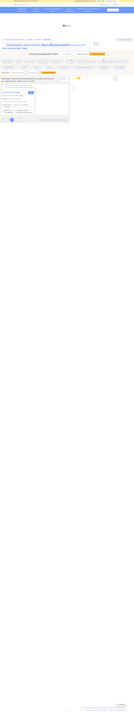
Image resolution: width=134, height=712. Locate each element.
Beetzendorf (32, 72)
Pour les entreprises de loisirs (52, 10)
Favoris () (95, 710)
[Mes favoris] (104, 10)
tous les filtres (119, 67)
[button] (5, 120)
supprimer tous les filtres (49, 72)
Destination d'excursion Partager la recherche (54, 120)
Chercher (117, 10)
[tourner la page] (29, 87)
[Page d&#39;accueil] (2, 40)
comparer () (116, 710)
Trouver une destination (21, 10)
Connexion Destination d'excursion (83, 1)
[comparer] (3, 90)
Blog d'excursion (69, 10)
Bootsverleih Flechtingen (11, 92)
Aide (95, 1)
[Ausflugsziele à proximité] (72, 89)
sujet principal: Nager (18, 72)
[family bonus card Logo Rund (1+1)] (116, 5)
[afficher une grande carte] (72, 85)
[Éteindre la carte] (115, 79)
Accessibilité (120, 704)
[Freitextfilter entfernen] (114, 10)
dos (79, 78)
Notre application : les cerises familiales (88, 10)
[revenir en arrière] (6, 87)
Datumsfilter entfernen (97, 54)
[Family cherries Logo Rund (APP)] (105, 5)
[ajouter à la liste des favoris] (3, 86)
